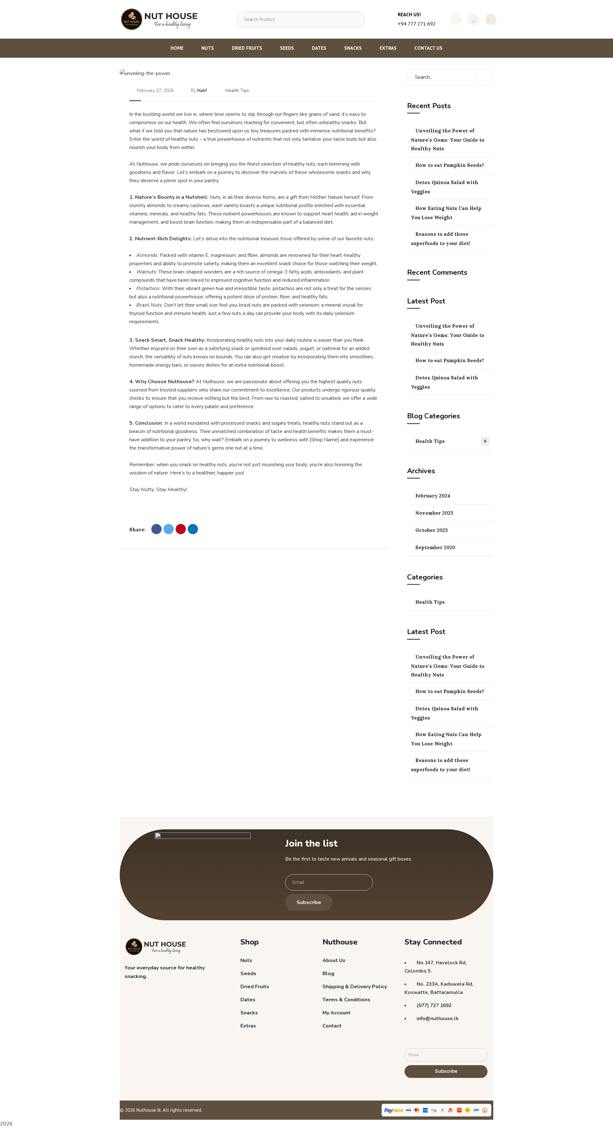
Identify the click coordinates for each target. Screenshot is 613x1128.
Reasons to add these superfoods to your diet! (440, 238)
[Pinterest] (181, 529)
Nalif (202, 90)
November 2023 (434, 513)
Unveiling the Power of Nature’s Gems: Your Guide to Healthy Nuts (447, 140)
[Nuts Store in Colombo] (161, 19)
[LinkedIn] (193, 529)
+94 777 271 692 (417, 23)
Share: (137, 530)
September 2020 (435, 547)
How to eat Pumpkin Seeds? (449, 165)
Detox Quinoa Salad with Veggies (444, 187)
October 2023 (431, 530)
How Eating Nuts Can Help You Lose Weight (446, 212)
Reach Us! (409, 14)
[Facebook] (156, 529)
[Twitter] (168, 529)
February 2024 (432, 496)
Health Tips (237, 90)
